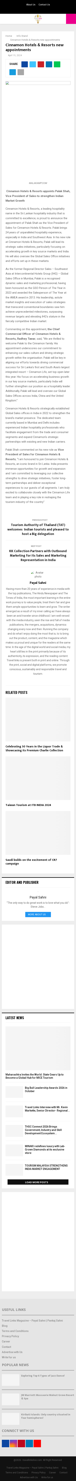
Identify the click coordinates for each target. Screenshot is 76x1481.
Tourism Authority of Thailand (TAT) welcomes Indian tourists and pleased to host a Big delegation (38, 529)
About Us (30, 4)
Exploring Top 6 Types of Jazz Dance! (43, 1376)
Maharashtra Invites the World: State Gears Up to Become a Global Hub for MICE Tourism (35, 1076)
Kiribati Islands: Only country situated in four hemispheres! (45, 1416)
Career (6, 1341)
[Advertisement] (38, 966)
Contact (6, 1346)
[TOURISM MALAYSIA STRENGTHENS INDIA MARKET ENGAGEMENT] (14, 1170)
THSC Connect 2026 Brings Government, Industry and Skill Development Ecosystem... (43, 1130)
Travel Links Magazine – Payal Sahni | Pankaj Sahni (32, 1320)
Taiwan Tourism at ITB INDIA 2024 (28, 805)
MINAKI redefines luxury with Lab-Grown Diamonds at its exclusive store (45, 1149)
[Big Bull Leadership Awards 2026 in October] (14, 1092)
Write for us (9, 1357)
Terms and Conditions (15, 1331)
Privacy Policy (10, 1336)
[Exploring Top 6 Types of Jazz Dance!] (10, 1380)
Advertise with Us (12, 1352)
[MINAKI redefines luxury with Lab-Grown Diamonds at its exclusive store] (14, 1150)
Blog (5, 1325)
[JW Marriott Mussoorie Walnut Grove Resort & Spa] (10, 1399)
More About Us (37, 914)
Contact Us (44, 4)
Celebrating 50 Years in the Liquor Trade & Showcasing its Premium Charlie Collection (34, 748)
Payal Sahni (38, 583)
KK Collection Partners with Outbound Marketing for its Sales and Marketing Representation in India (38, 555)
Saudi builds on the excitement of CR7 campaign (31, 861)
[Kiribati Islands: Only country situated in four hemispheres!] (10, 1419)
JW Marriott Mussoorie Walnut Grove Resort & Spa (47, 1397)
